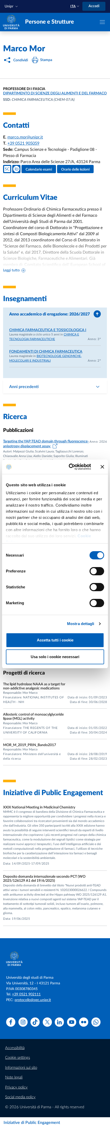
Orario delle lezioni (75, 169)
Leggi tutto (11, 270)
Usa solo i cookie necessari (55, 657)
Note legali (14, 1077)
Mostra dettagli (80, 623)
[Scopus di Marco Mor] (7, 169)
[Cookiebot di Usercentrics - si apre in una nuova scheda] (69, 466)
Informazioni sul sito (21, 1068)
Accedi (94, 6)
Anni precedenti (24, 387)
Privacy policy (16, 1087)
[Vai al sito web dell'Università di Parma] (11, 22)
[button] (12, 6)
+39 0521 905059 (23, 143)
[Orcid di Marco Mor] (16, 169)
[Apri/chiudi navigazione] (102, 22)
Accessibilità (15, 1048)
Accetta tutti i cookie (55, 640)
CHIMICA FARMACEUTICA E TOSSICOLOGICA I (47, 330)
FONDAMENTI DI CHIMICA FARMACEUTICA (45, 351)
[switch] (97, 571)
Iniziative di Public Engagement (32, 1123)
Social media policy (20, 1097)
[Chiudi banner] (102, 467)
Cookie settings (17, 1058)
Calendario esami (39, 169)
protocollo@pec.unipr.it (33, 1000)
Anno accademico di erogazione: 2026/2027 (49, 314)
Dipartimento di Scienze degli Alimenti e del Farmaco (55, 93)
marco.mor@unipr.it (25, 137)
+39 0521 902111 (26, 994)
